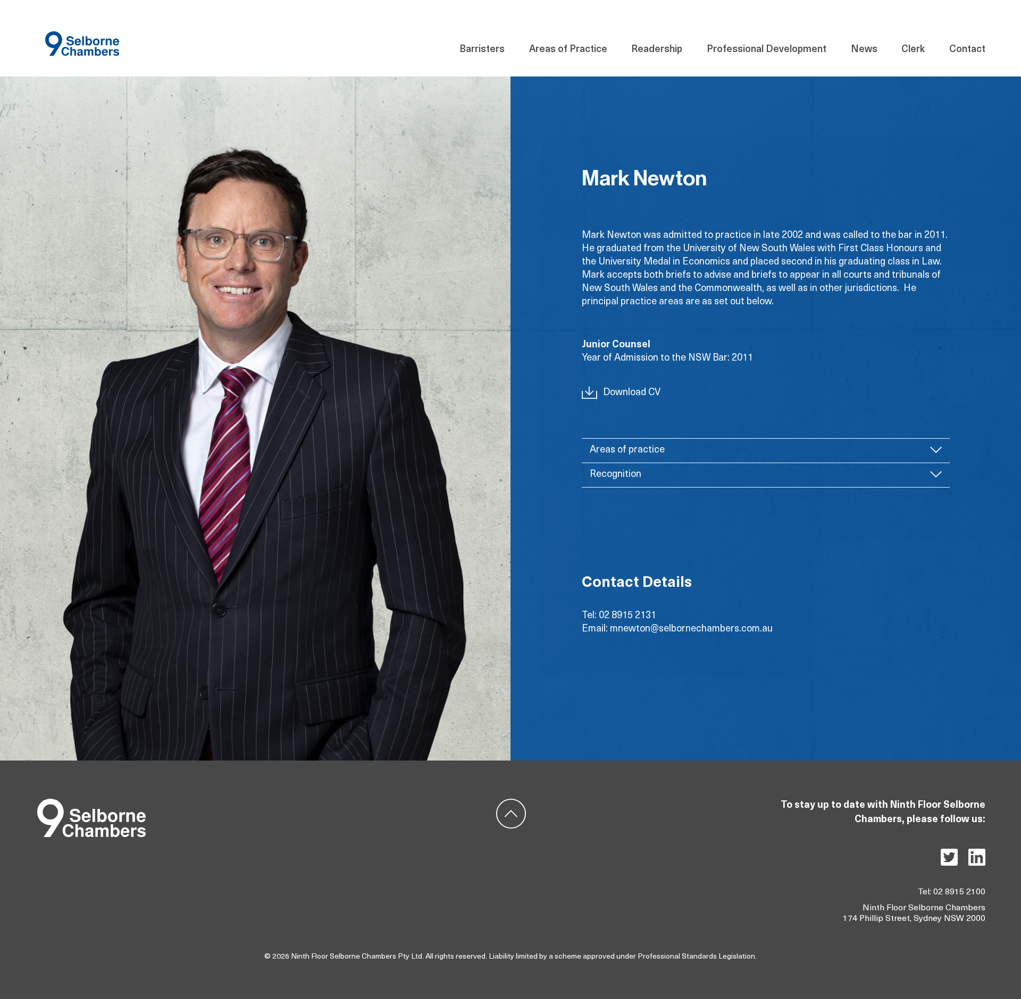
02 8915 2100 (959, 892)
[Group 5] (91, 803)
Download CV (631, 393)
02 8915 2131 (627, 616)
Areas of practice (627, 450)
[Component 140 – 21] (82, 36)
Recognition (615, 475)
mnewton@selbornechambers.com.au (691, 629)
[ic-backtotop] (511, 803)
